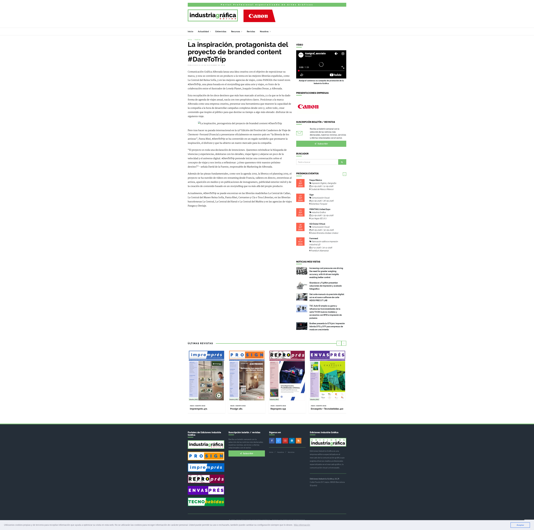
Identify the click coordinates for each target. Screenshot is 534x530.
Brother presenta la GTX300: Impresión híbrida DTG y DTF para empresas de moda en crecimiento (327, 326)
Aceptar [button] (520, 525)
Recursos (236, 31)
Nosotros (264, 31)
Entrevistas (220, 31)
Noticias (198, 39)
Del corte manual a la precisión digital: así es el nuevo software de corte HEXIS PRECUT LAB (326, 297)
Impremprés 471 (198, 409)
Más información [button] (302, 525)
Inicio (190, 31)
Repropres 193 (278, 409)
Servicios (291, 452)
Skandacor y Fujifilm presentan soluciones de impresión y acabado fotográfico (325, 286)
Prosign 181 (236, 409)
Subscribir (322, 143)
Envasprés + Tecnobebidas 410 (327, 409)
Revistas (251, 31)
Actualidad (203, 31)
